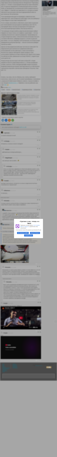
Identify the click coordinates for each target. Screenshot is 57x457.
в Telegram (26, 226)
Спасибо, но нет (28, 235)
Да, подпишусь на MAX (23, 232)
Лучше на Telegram (35, 232)
